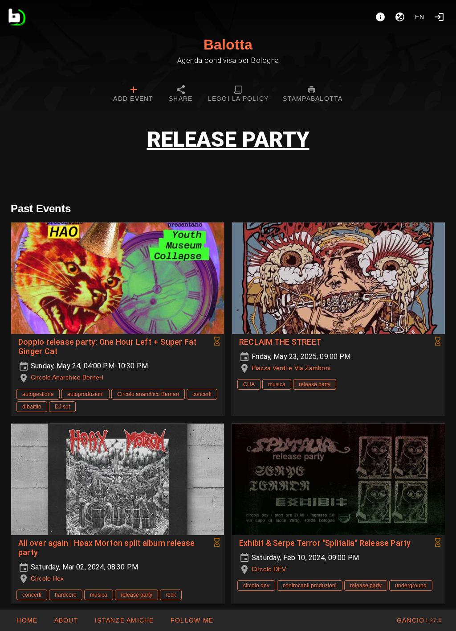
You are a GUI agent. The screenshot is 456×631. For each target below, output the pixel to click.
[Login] (439, 17)
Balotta (228, 45)
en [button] (420, 17)
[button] (124, 620)
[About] (380, 17)
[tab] (133, 94)
